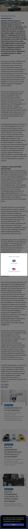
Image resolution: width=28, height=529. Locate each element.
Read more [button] (18, 521)
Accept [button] (13, 524)
